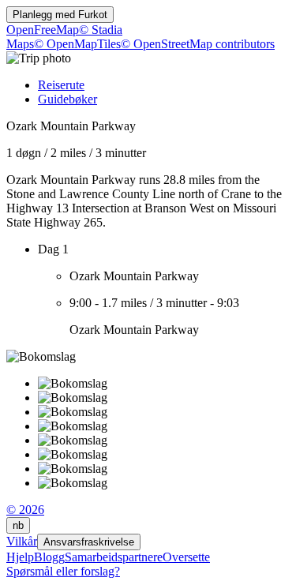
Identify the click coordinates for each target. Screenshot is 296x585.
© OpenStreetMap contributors (198, 44)
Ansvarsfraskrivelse (88, 542)
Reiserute (61, 85)
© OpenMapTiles (77, 44)
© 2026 (25, 509)
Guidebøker (67, 99)
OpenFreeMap (42, 29)
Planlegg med (60, 15)
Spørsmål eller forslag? (63, 571)
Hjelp (20, 557)
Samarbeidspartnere (114, 557)
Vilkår (21, 541)
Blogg (49, 557)
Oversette (186, 557)
